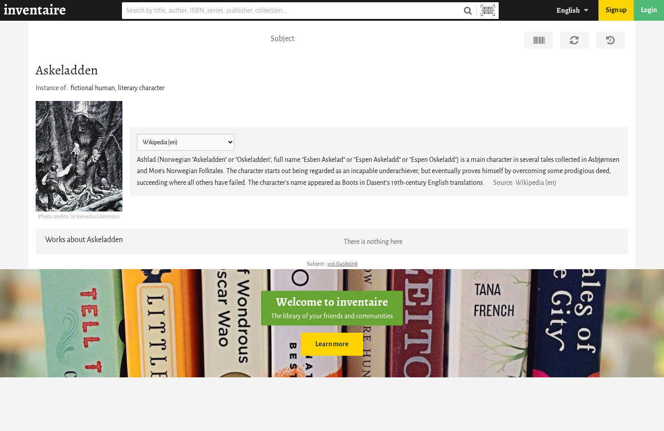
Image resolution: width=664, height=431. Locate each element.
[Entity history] (610, 40)
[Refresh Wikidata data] (574, 40)
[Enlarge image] (79, 156)
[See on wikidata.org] (538, 40)
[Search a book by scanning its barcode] (488, 10)
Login (649, 10)
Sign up (616, 10)
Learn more (332, 344)
